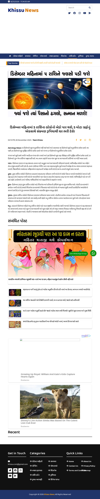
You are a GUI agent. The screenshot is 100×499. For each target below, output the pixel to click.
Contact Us (73, 466)
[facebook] (74, 13)
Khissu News (49, 494)
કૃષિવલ (80, 56)
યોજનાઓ (43, 56)
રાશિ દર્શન (72, 56)
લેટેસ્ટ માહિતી (18, 56)
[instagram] (79, 13)
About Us (87, 461)
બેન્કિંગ (35, 56)
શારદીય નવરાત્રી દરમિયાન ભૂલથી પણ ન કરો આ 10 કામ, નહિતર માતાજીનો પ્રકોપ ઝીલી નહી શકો (40, 279)
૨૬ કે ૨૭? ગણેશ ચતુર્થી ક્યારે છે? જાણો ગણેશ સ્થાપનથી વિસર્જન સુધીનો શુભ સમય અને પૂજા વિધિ (57, 311)
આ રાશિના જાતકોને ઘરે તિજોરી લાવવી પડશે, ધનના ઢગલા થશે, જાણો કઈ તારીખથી (51, 300)
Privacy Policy (87, 466)
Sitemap (86, 470)
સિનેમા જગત (54, 479)
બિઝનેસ (64, 56)
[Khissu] (90, 13)
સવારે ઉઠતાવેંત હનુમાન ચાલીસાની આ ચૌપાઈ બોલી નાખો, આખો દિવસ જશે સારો (51, 321)
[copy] (90, 140)
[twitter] (69, 13)
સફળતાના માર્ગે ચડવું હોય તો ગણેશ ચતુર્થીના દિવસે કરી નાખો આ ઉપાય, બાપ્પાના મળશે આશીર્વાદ (56, 289)
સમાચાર (27, 56)
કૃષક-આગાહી (90, 56)
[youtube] (84, 13)
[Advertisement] (50, 34)
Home (71, 461)
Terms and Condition (73, 470)
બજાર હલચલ (54, 56)
